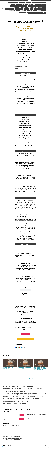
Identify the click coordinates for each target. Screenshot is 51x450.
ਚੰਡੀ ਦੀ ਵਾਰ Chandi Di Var (33, 10)
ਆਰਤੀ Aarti (24, 396)
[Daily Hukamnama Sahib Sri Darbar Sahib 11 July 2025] (10, 363)
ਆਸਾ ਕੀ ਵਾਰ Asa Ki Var (22, 12)
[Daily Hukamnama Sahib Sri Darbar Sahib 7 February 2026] (25, 363)
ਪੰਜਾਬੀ (21, 66)
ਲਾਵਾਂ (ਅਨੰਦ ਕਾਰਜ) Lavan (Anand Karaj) (35, 396)
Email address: (25, 329)
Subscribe (21, 419)
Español (16, 66)
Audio (16, 68)
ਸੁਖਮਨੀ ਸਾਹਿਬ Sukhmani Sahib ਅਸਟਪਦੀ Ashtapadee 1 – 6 (19, 4)
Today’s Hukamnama (22, 2)
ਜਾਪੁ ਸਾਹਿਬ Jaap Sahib (26, 7)
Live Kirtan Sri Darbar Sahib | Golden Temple (39, 2)
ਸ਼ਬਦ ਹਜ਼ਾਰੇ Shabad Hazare (42, 10)
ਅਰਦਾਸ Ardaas (18, 396)
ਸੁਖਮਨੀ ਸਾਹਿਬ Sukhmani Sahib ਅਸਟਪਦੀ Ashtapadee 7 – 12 (37, 4)
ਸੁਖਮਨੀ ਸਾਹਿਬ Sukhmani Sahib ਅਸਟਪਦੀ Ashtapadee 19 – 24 (15, 393)
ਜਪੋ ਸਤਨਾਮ (9, 445)
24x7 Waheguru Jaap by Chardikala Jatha (25, 339)
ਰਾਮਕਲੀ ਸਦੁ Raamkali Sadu (24, 10)
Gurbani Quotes (28, 2)
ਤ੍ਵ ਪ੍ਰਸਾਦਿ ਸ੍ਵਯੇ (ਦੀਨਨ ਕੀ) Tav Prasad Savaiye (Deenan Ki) (37, 13)
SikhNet (28, 418)
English (24, 66)
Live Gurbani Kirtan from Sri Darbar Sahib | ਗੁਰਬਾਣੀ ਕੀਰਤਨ (25, 0)
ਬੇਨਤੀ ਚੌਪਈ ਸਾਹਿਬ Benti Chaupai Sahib (14, 10)
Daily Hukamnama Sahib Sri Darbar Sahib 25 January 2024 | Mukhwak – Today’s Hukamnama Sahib (40, 368)
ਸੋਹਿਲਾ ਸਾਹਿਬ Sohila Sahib (42, 7)
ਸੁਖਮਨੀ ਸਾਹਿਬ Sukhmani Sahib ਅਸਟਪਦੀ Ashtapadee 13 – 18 (14, 391)
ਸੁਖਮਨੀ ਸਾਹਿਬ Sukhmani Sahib (31, 395)
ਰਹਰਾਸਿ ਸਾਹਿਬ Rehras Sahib (8, 396)
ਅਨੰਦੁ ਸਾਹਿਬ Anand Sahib (33, 7)
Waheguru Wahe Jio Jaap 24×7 (13, 2)
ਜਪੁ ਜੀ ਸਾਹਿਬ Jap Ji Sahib (17, 7)
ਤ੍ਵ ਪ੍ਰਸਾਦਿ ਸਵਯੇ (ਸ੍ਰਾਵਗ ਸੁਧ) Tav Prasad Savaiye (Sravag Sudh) (36, 12)
